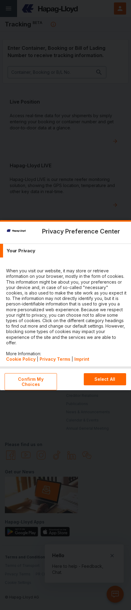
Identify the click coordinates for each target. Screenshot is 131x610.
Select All (104, 379)
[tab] (65, 250)
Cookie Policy (21, 359)
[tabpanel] (66, 312)
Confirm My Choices (30, 382)
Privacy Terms (55, 359)
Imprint (81, 359)
